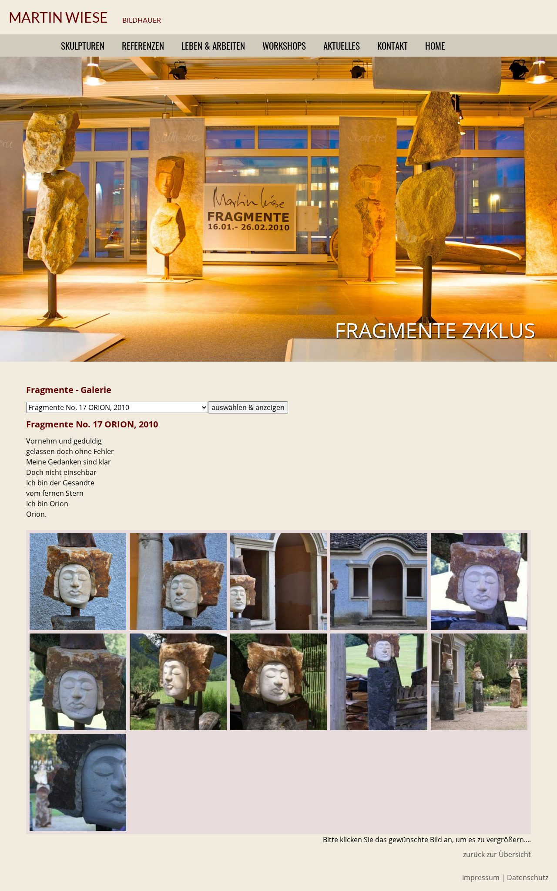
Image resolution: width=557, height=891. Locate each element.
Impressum (481, 877)
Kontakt (392, 45)
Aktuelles (341, 45)
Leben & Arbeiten (213, 45)
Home (435, 45)
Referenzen (143, 45)
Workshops (284, 45)
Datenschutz (527, 877)
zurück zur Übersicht (497, 854)
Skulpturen (82, 45)
